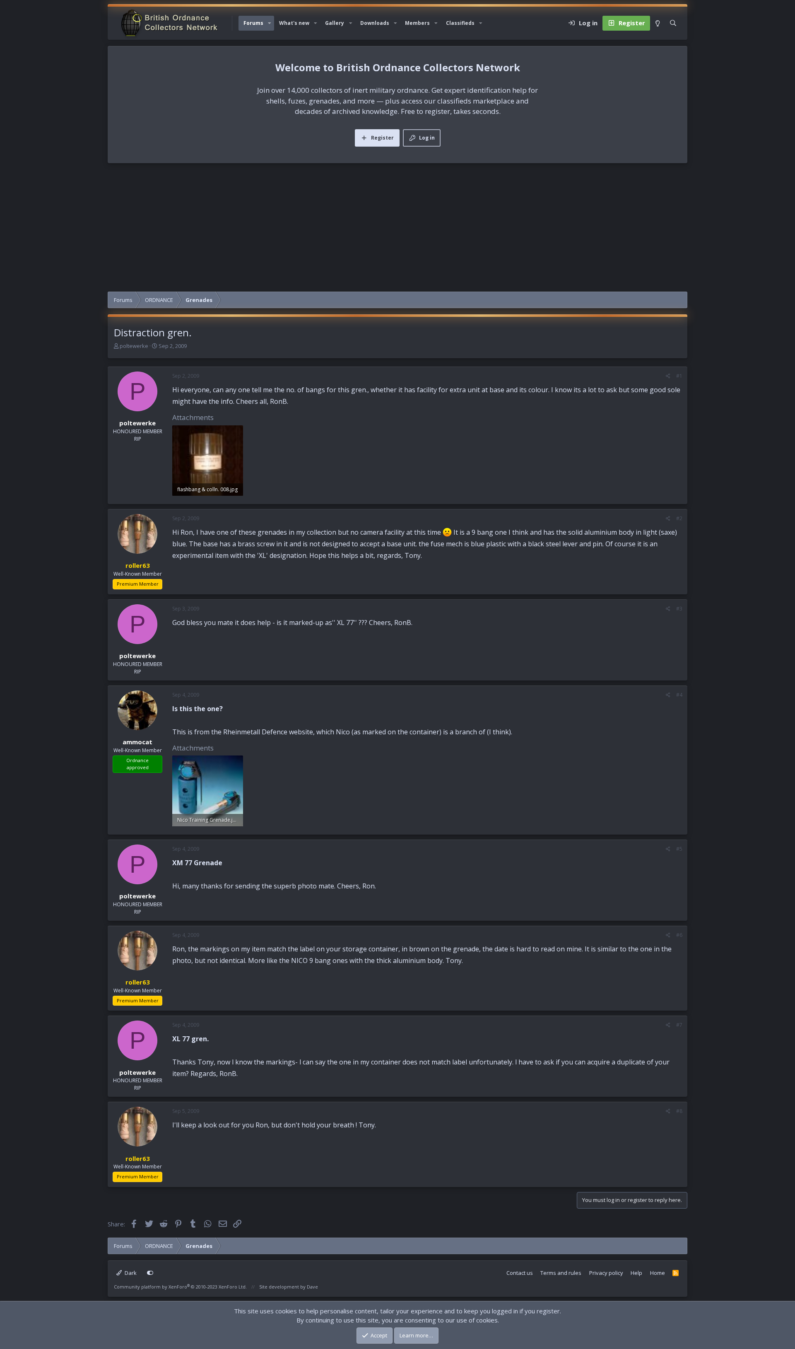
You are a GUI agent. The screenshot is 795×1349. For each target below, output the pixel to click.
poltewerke (134, 346)
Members (417, 23)
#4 (679, 694)
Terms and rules (560, 1273)
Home (657, 1273)
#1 (679, 375)
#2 (679, 518)
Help (636, 1273)
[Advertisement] (397, 229)
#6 (679, 935)
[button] (269, 23)
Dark (130, 1273)
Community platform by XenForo (180, 1287)
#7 (679, 1024)
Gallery (334, 23)
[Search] (673, 23)
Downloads (374, 23)
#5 (679, 848)
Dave (312, 1287)
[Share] (668, 376)
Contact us (519, 1273)
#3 (679, 608)
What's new (294, 23)
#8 (679, 1111)
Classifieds (460, 23)
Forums (253, 23)
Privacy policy (606, 1273)
